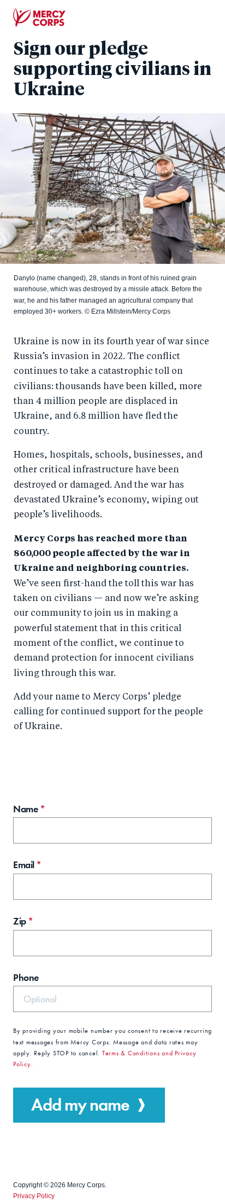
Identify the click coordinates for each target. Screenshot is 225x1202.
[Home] (39, 17)
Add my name (80, 1105)
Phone (26, 978)
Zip (23, 921)
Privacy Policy (34, 1196)
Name (29, 809)
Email (27, 865)
